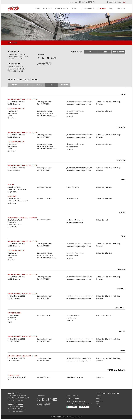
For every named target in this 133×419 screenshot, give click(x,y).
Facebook (69, 116)
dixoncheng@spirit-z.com (75, 111)
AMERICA (39, 85)
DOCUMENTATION (61, 9)
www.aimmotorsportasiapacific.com (78, 104)
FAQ (111, 9)
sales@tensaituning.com (74, 377)
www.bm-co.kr (71, 318)
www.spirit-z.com (72, 114)
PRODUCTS (47, 9)
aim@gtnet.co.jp (72, 198)
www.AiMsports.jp (72, 187)
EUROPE (14, 85)
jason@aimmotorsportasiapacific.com (79, 102)
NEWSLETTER (120, 9)
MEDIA (73, 9)
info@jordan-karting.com (74, 220)
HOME (37, 9)
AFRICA (26, 85)
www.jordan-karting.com (74, 223)
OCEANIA (64, 85)
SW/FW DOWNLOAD (87, 9)
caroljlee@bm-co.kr (72, 315)
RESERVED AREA (115, 2)
